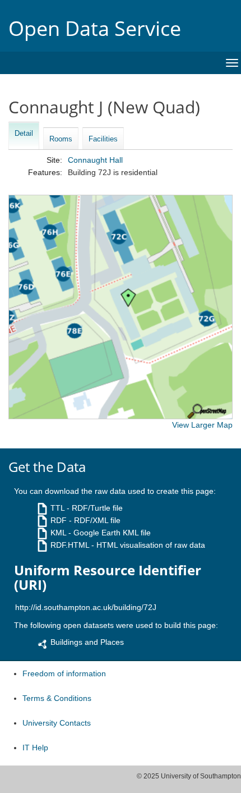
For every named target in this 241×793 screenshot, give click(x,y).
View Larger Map (202, 424)
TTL (57, 507)
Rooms (60, 139)
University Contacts (56, 722)
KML (58, 532)
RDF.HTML (69, 544)
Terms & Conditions (56, 698)
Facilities (103, 139)
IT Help (35, 747)
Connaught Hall (95, 159)
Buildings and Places (87, 642)
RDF (58, 520)
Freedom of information (64, 673)
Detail (24, 133)
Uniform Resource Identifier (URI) (107, 578)
